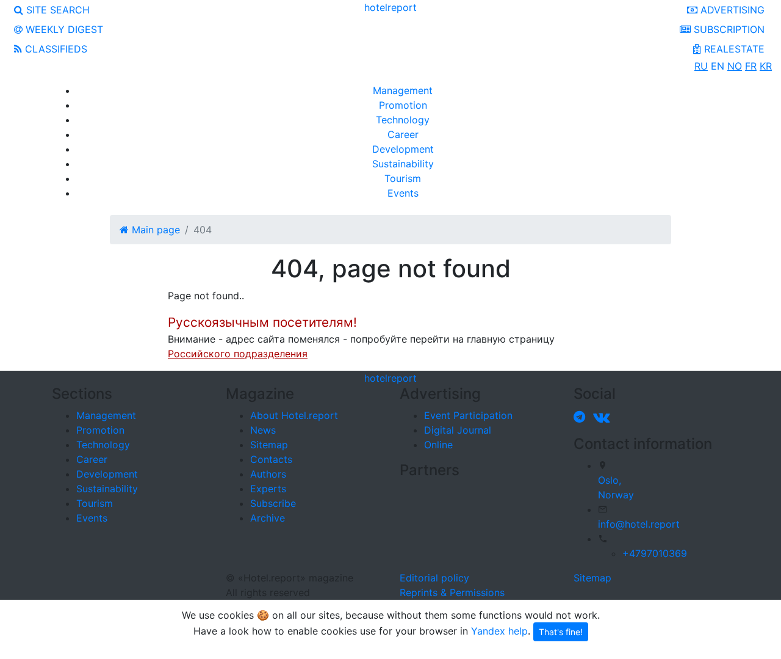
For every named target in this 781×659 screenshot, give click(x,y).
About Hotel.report (294, 415)
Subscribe (273, 503)
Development (403, 149)
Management (403, 90)
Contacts (271, 459)
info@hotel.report (639, 524)
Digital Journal (457, 430)
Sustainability (403, 164)
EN (717, 66)
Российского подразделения (238, 354)
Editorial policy (434, 578)
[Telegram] (582, 416)
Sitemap (269, 445)
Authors (268, 474)
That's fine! (561, 632)
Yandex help (499, 630)
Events (403, 193)
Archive (267, 518)
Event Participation (468, 415)
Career (403, 134)
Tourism (402, 178)
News (263, 430)
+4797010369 (654, 553)
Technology (403, 120)
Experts (268, 488)
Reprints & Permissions (452, 592)
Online (438, 445)
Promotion (403, 105)
